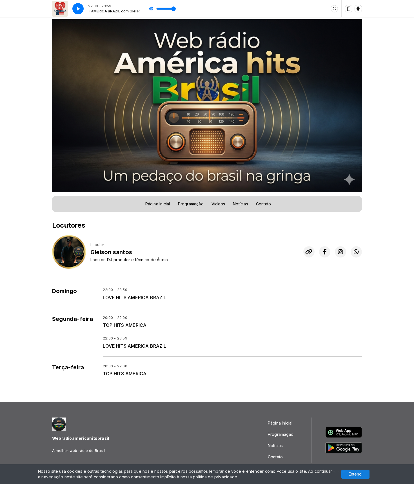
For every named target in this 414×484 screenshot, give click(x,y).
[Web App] (348, 8)
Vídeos (218, 203)
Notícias (240, 203)
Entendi (355, 474)
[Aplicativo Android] (358, 8)
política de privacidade (215, 476)
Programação (191, 203)
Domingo (64, 291)
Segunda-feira (72, 319)
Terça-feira (68, 367)
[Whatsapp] (334, 8)
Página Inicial (157, 203)
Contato (263, 203)
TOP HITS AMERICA (124, 325)
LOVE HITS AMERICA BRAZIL (134, 297)
